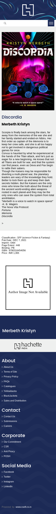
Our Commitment (12, 442)
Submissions (10, 421)
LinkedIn (8, 486)
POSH (7, 456)
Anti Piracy (9, 451)
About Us (8, 367)
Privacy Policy (11, 376)
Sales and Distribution (15, 400)
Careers (8, 426)
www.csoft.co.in (23, 507)
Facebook (9, 472)
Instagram (9, 481)
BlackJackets (10, 396)
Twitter (7, 477)
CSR (6, 446)
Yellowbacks (10, 391)
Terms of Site (10, 372)
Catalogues (10, 386)
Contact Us (9, 416)
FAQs (6, 381)
